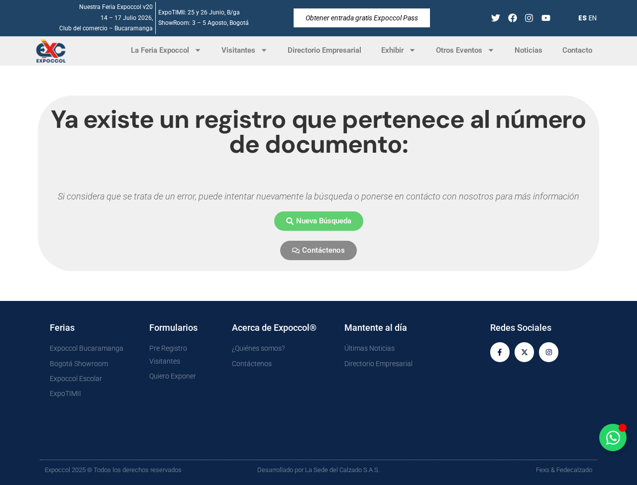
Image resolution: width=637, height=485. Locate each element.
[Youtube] (546, 18)
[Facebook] (512, 18)
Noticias (528, 50)
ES (582, 18)
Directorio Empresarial (324, 50)
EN (593, 18)
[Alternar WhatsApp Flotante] (613, 437)
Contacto (577, 50)
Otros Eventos (459, 50)
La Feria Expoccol (160, 50)
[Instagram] (529, 18)
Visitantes (238, 50)
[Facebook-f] (500, 352)
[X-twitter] (524, 352)
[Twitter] (495, 18)
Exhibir (392, 50)
